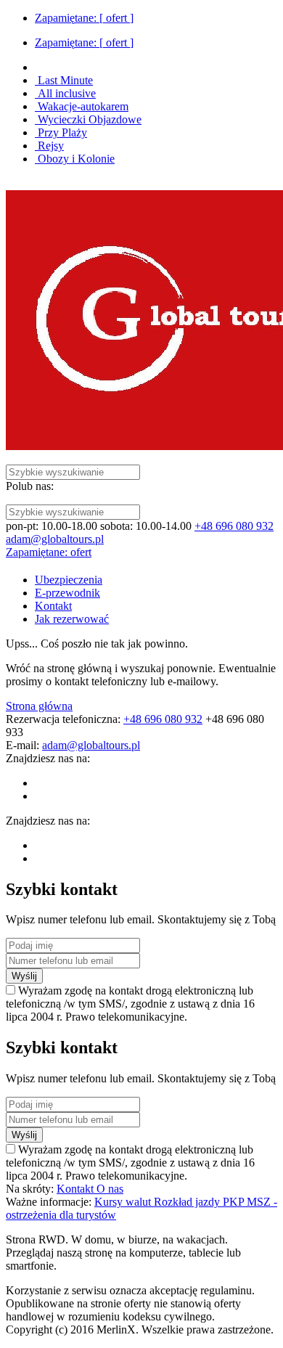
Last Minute (64, 80)
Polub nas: (30, 486)
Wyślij (24, 976)
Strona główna (39, 706)
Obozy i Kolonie (75, 158)
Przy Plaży (61, 132)
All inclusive (65, 93)
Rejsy (49, 145)
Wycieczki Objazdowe (88, 119)
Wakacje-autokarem (81, 106)
